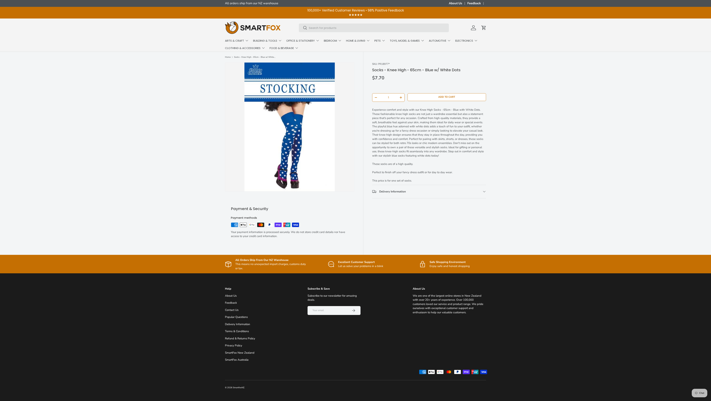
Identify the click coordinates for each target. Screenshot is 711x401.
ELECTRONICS (464, 41)
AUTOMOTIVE (437, 41)
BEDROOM (330, 41)
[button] (484, 28)
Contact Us (231, 310)
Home (228, 57)
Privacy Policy (233, 345)
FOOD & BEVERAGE (282, 48)
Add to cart (446, 97)
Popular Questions (236, 317)
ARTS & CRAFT (234, 41)
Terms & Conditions (237, 331)
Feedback (474, 3)
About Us (455, 3)
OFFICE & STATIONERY (300, 41)
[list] (289, 127)
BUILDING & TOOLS (265, 41)
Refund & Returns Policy (240, 338)
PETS (377, 41)
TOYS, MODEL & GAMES (405, 41)
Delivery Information (237, 324)
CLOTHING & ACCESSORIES (243, 48)
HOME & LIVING (355, 41)
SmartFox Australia (236, 360)
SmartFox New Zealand (239, 353)
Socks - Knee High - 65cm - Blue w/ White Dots (255, 57)
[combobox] (374, 28)
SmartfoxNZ (238, 387)
